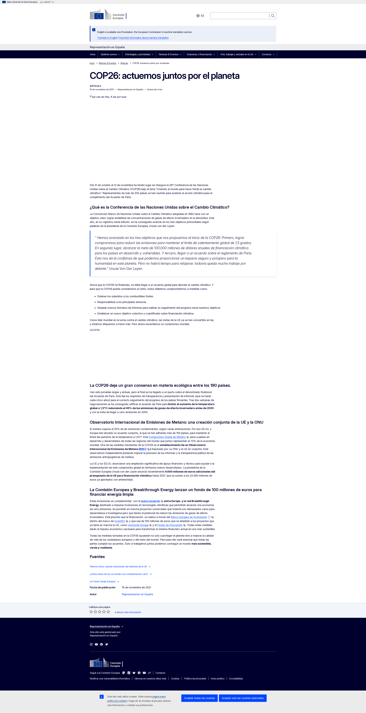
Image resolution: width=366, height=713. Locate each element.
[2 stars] (93, 611)
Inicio (93, 54)
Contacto (266, 54)
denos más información (129, 612)
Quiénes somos (109, 54)
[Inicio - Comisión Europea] (113, 14)
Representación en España (137, 594)
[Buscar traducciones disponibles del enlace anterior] (187, 437)
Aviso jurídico (217, 678)
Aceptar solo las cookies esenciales (243, 698)
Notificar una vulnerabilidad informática (110, 678)
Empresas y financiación (199, 54)
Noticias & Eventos (168, 54)
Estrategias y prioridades (137, 54)
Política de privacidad (195, 678)
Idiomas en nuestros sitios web (150, 678)
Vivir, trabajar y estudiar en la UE (236, 54)
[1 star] (91, 611)
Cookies (175, 678)
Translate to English (107, 37)
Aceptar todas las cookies (199, 698)
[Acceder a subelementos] (119, 54)
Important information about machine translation (144, 37)
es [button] (202, 15)
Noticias (124, 63)
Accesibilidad (236, 678)
